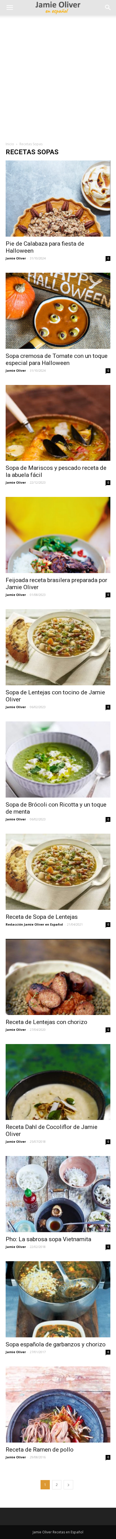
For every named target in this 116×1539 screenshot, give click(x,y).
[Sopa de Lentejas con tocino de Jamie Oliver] (58, 647)
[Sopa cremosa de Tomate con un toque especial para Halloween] (58, 311)
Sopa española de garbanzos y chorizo (56, 1344)
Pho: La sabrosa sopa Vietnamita (48, 1239)
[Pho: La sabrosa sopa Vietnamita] (58, 1194)
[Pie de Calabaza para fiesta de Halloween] (58, 198)
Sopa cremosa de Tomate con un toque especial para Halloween (57, 359)
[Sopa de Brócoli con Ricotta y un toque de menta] (58, 759)
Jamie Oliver (16, 258)
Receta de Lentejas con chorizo (46, 1022)
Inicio (10, 144)
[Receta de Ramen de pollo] (58, 1404)
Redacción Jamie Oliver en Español (34, 924)
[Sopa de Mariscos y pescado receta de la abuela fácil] (58, 423)
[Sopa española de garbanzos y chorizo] (58, 1299)
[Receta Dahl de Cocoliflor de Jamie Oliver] (58, 1082)
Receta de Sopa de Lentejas (42, 916)
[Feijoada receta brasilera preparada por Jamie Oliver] (58, 535)
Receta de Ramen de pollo (39, 1449)
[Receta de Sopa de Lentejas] (58, 872)
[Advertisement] (58, 76)
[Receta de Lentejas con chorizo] (58, 977)
